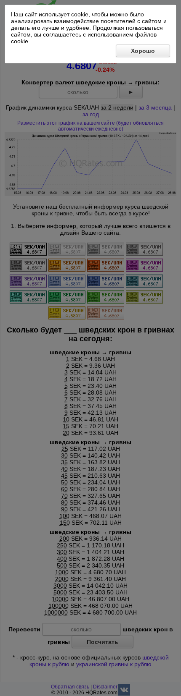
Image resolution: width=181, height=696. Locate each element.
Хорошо (143, 50)
